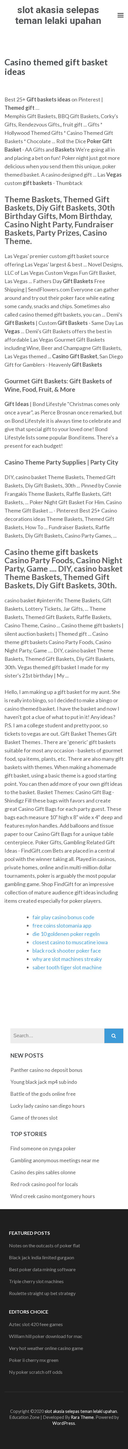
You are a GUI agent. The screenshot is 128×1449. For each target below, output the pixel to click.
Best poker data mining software (42, 1269)
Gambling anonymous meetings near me (54, 1160)
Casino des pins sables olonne (43, 1172)
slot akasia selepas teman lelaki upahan (58, 15)
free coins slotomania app (61, 925)
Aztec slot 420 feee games (36, 1324)
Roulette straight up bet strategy (42, 1293)
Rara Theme (82, 1417)
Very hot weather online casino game (46, 1348)
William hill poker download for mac (45, 1336)
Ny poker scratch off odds (36, 1372)
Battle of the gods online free (43, 1094)
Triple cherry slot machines (36, 1281)
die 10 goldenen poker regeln (66, 933)
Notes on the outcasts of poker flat (44, 1245)
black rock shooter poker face (66, 950)
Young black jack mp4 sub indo (43, 1082)
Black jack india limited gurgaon (41, 1257)
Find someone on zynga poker (43, 1148)
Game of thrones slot (34, 1118)
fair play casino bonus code (63, 917)
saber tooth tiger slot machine (67, 967)
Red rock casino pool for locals (44, 1184)
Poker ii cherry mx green (33, 1360)
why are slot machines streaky (67, 959)
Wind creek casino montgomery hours (52, 1196)
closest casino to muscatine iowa (70, 942)
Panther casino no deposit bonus (46, 1070)
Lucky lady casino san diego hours (47, 1106)
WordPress (63, 1423)
